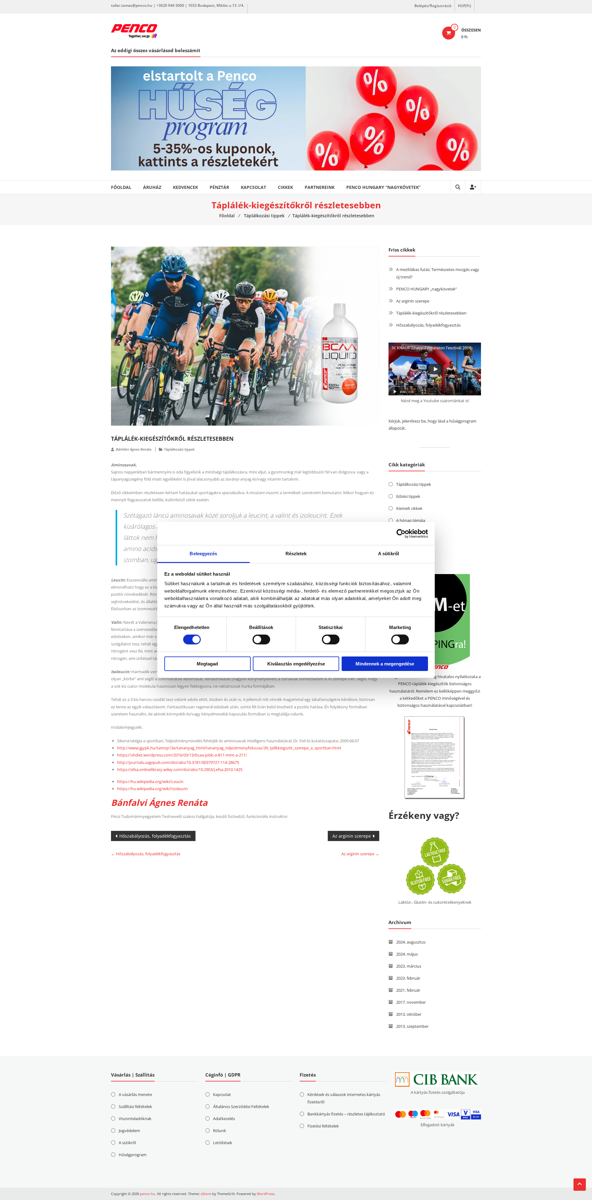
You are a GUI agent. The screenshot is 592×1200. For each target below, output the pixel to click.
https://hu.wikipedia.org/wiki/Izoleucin (152, 788)
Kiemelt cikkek (409, 508)
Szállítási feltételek (135, 1106)
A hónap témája (410, 520)
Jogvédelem (129, 1130)
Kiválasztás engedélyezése (296, 663)
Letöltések (222, 1142)
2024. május (407, 954)
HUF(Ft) (464, 5)
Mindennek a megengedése (385, 663)
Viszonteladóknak (135, 1118)
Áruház (152, 187)
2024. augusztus (411, 942)
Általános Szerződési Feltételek (241, 1106)
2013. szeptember (412, 1026)
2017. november (411, 1002)
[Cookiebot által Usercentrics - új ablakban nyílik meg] (401, 533)
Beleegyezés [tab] (203, 553)
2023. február (408, 978)
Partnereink (320, 187)
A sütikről (127, 1142)
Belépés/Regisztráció (432, 5)
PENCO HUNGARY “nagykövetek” (383, 187)
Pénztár (219, 187)
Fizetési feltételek (323, 1126)
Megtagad (207, 663)
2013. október (408, 1014)
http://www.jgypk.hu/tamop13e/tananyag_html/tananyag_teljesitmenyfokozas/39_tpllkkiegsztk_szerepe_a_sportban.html (229, 748)
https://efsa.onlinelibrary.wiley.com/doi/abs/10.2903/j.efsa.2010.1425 (179, 769)
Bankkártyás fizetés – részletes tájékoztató (346, 1114)
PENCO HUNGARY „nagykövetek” (426, 289)
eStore (206, 1193)
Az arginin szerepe (351, 836)
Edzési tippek (408, 496)
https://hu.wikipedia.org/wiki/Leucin (150, 781)
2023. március (408, 966)
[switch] (261, 639)
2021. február (408, 990)
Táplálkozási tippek (179, 449)
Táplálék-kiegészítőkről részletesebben (431, 313)
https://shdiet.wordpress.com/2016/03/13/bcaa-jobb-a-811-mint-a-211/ (182, 755)
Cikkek (285, 187)
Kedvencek (185, 187)
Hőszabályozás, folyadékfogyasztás (155, 836)
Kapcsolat (253, 187)
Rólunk (219, 1130)
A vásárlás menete (135, 1094)
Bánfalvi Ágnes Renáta (133, 449)
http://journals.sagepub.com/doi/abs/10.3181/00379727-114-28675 (178, 762)
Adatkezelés (224, 1118)
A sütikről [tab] (388, 553)
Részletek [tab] (296, 553)
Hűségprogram (132, 1154)
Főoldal (121, 187)
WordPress (265, 1193)
